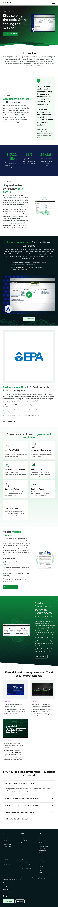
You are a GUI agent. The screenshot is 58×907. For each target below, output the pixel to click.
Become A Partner (7, 863)
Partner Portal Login (7, 865)
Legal (40, 844)
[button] (53, 2)
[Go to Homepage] (8, 2)
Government (42, 841)
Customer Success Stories (26, 865)
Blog (22, 859)
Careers (40, 870)
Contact (40, 872)
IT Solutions (23, 837)
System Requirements (8, 841)
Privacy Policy (6, 887)
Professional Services (43, 846)
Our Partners (6, 859)
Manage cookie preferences (9, 883)
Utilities (40, 852)
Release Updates (6, 843)
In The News (41, 867)
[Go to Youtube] (6, 896)
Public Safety (42, 848)
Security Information (7, 844)
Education (41, 837)
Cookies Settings (6, 892)
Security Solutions (25, 839)
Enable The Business (25, 841)
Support (23, 867)
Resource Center (24, 861)
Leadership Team (43, 861)
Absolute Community (26, 868)
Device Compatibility (7, 861)
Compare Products (7, 839)
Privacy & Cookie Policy (16, 879)
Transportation (42, 850)
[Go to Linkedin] (4, 896)
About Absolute (42, 859)
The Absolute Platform (8, 837)
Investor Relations (43, 863)
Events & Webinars (25, 863)
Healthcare (41, 843)
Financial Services (43, 839)
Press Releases (42, 865)
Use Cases (23, 843)
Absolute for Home (7, 846)
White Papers (7, 701)
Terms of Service (6, 889)
